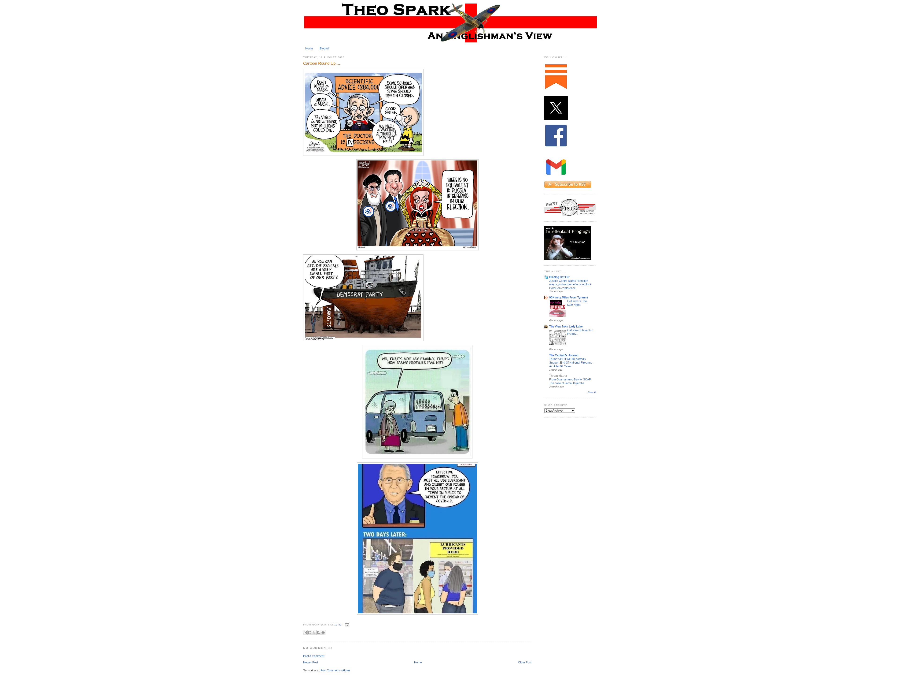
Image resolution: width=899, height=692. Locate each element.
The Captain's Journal (563, 355)
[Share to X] (314, 632)
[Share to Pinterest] (323, 632)
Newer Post (310, 662)
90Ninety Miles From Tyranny (568, 297)
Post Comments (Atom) (335, 670)
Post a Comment (313, 656)
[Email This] (305, 632)
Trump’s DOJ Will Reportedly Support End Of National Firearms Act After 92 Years (570, 362)
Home (309, 48)
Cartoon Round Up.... (321, 63)
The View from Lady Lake (566, 326)
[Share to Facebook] (318, 632)
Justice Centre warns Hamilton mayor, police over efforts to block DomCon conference (570, 284)
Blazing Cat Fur (559, 277)
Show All (592, 392)
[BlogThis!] (309, 632)
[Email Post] (346, 624)
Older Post (524, 662)
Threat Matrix (558, 375)
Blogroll (324, 48)
